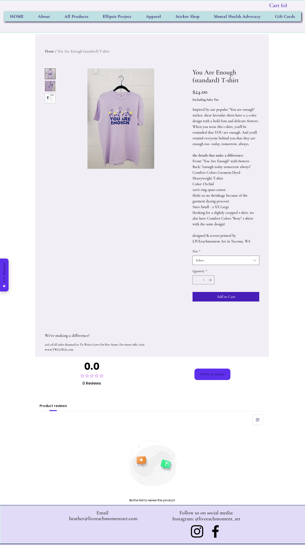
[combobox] (226, 260)
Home (49, 51)
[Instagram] (197, 531)
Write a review (212, 374)
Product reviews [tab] (53, 405)
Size (196, 251)
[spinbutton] (203, 280)
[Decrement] (196, 280)
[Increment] (211, 280)
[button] (278, 5)
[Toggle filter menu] (257, 419)
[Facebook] (215, 531)
